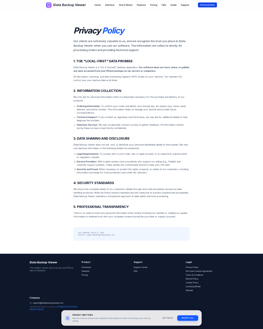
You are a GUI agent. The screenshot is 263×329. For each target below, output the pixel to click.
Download (86, 267)
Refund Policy (192, 279)
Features (141, 5)
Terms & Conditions (194, 275)
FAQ (164, 5)
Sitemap (189, 290)
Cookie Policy (192, 282)
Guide (173, 5)
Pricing (153, 5)
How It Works (125, 5)
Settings (167, 318)
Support (185, 5)
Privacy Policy (192, 267)
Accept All (188, 318)
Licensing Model (193, 286)
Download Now (207, 5)
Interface (110, 5)
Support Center (141, 267)
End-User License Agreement (199, 271)
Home (98, 5)
